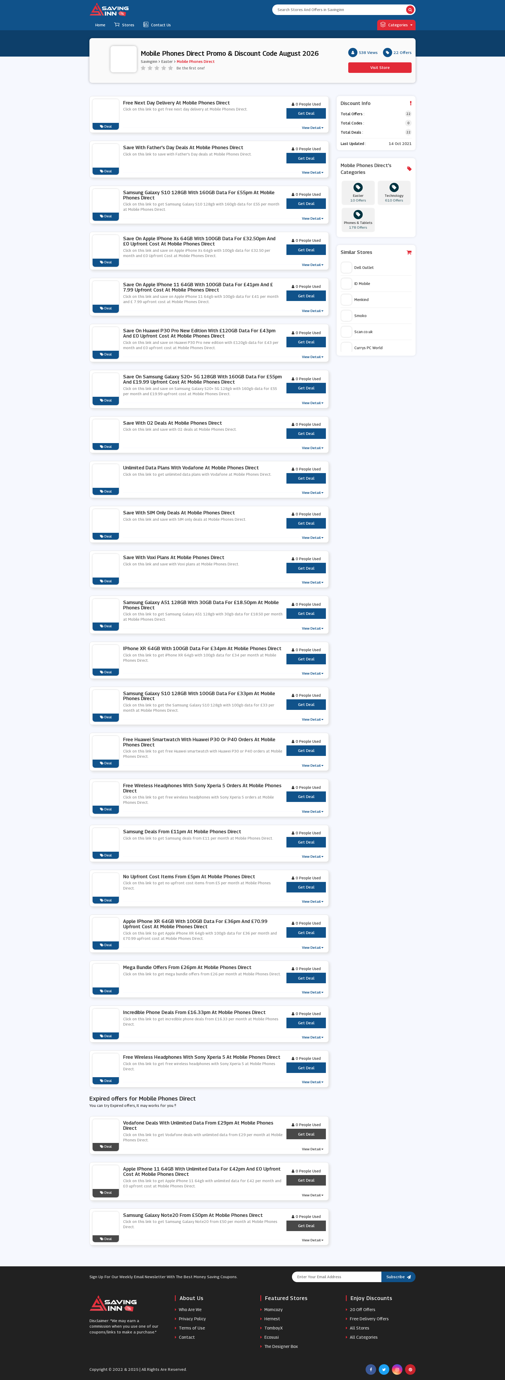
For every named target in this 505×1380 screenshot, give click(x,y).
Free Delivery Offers (369, 1318)
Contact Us (161, 25)
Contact (186, 1337)
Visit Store (380, 67)
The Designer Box (280, 1346)
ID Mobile (362, 283)
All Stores (359, 1328)
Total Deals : (352, 132)
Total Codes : (352, 123)
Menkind (361, 299)
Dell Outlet (364, 267)
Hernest (271, 1318)
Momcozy (273, 1309)
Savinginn (149, 61)
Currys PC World (368, 347)
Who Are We (189, 1309)
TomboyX (273, 1328)
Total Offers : (352, 114)
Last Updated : (353, 143)
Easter (167, 61)
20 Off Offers (362, 1309)
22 (408, 114)
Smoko (360, 315)
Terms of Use (191, 1328)
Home (100, 25)
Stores (128, 25)
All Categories (363, 1337)
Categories (398, 25)
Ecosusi (271, 1337)
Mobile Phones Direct (196, 61)
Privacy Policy (192, 1318)
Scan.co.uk (363, 331)
